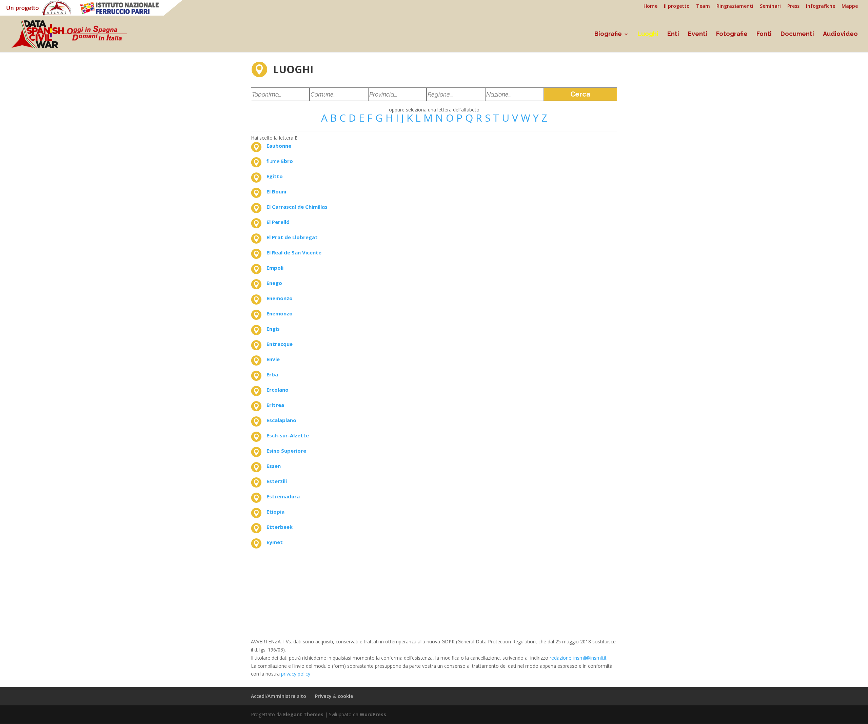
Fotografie (732, 34)
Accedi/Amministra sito (278, 696)
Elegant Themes (303, 714)
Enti (673, 34)
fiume (280, 161)
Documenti (797, 34)
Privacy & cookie (334, 696)
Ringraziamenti (734, 6)
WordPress (373, 714)
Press (793, 6)
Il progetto (677, 6)
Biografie (608, 34)
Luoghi (647, 34)
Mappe (850, 6)
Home (650, 6)
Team (703, 6)
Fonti (764, 34)
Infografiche (820, 6)
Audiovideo (840, 34)
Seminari (770, 6)
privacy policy (295, 673)
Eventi (697, 34)
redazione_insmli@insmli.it (578, 658)
